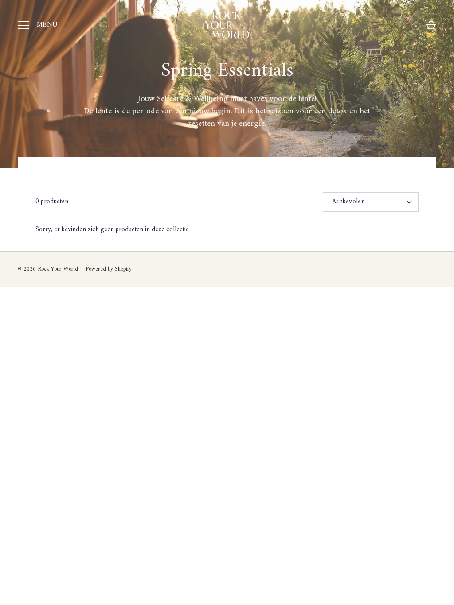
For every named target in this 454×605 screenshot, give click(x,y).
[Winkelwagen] (431, 25)
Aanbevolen (348, 202)
